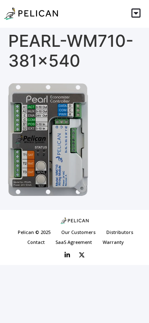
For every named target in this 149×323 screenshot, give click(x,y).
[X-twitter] (82, 254)
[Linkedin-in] (67, 254)
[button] (136, 14)
